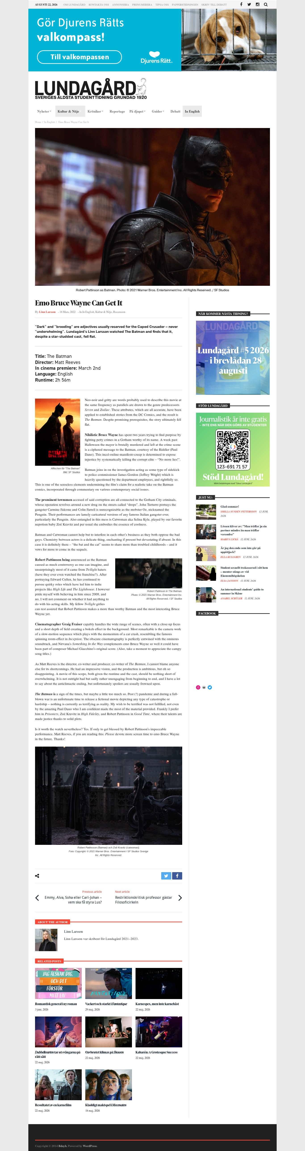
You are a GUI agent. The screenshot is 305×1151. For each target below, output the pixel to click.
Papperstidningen (185, 4)
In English (49, 122)
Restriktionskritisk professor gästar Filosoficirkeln (143, 897)
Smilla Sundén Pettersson (239, 511)
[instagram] (257, 4)
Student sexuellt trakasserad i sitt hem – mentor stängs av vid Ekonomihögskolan (244, 571)
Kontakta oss (99, 4)
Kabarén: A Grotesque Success (157, 1052)
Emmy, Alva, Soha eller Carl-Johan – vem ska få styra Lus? (73, 897)
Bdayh (62, 1146)
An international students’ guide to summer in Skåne (242, 591)
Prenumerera (142, 4)
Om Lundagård (74, 4)
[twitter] (166, 876)
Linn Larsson (47, 312)
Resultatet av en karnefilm (53, 1105)
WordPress (90, 1146)
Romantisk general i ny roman (56, 1004)
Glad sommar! (230, 506)
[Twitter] (249, 4)
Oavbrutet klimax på (104, 1052)
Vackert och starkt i (106, 1004)
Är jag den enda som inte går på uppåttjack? (241, 550)
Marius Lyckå (230, 539)
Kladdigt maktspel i (105, 1105)
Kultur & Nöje (103, 312)
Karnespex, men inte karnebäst (157, 1004)
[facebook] (177, 876)
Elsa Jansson (230, 581)
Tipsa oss (162, 4)
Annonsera (120, 4)
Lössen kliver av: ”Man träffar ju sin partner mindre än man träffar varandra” (244, 530)
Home (38, 122)
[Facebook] (241, 4)
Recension (119, 312)
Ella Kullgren (231, 557)
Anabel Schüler (232, 598)
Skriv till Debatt (214, 4)
